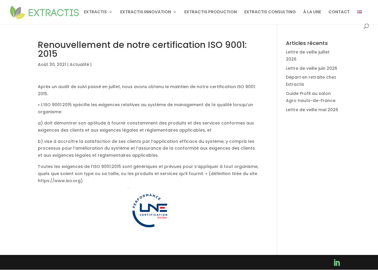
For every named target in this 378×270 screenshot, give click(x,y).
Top (364, 256)
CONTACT (339, 12)
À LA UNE (312, 12)
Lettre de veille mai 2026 (312, 110)
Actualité (79, 64)
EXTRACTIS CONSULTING (270, 12)
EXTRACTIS (95, 12)
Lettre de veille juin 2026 (311, 68)
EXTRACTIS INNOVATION (145, 12)
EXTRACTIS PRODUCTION (210, 12)
